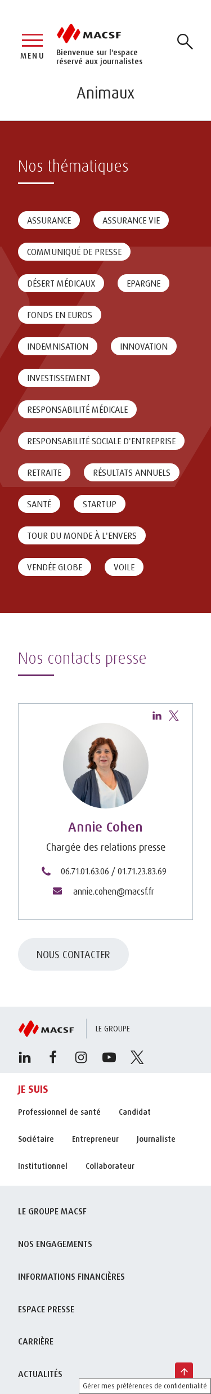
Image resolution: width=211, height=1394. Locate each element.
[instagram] (81, 1057)
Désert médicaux (61, 283)
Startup (99, 504)
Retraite (44, 472)
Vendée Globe (54, 567)
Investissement (59, 377)
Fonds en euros (59, 314)
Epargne (143, 283)
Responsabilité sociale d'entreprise (101, 440)
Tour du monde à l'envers (82, 535)
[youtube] (109, 1057)
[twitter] (174, 716)
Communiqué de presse (74, 251)
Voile (124, 567)
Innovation (144, 346)
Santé (39, 504)
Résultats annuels (131, 472)
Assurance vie (131, 220)
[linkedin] (157, 716)
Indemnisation (57, 346)
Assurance (49, 220)
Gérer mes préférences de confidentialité (145, 1386)
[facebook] (53, 1057)
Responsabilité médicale (77, 409)
